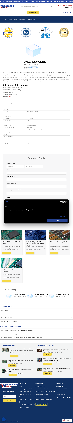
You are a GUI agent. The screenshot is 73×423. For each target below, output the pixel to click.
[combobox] (36, 186)
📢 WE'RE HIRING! (41, 404)
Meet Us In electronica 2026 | (20, 1)
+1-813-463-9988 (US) (25, 391)
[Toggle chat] (4, 419)
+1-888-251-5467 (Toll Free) (27, 389)
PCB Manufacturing (41, 396)
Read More (6, 253)
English (67, 420)
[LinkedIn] (63, 12)
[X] (69, 12)
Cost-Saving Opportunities (42, 394)
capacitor (48, 72)
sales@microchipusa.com (26, 399)
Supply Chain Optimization (42, 389)
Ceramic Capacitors (33, 67)
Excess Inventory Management (44, 399)
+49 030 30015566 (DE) (26, 394)
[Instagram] (65, 12)
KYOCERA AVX (34, 66)
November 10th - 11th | (51, 1)
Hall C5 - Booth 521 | (36, 1)
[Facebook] (67, 12)
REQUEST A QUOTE (32, 12)
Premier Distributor (40, 386)
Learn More (34, 68)
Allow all (57, 220)
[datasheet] (10, 96)
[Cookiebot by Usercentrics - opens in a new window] (61, 202)
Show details (61, 216)
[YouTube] (70, 12)
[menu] (2, 12)
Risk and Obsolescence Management (45, 391)
